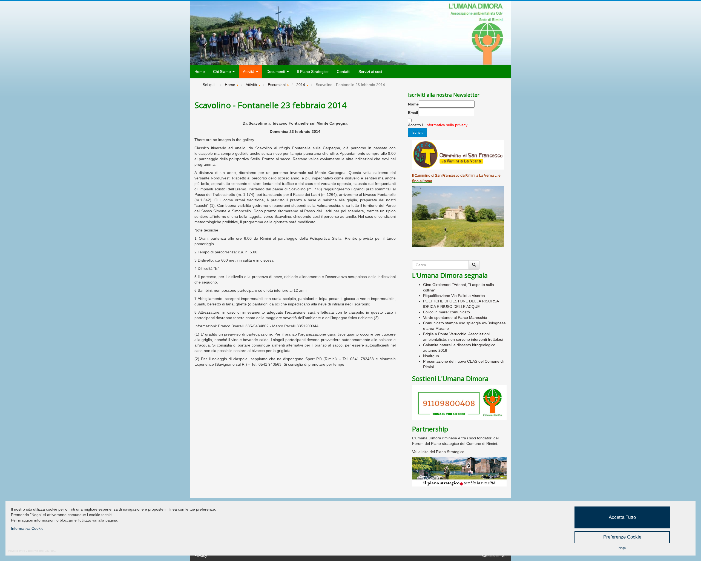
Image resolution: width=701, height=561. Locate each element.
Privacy (200, 555)
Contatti (343, 71)
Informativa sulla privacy (446, 125)
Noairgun (431, 356)
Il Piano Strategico (313, 71)
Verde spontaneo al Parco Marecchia (455, 317)
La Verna (486, 175)
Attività (249, 71)
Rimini (470, 175)
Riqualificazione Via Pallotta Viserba (454, 295)
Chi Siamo (222, 71)
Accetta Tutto (622, 517)
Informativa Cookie (27, 528)
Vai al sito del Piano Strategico (438, 452)
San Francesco (447, 175)
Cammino (422, 175)
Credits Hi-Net (494, 555)
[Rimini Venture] (459, 471)
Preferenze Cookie (622, 537)
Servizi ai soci (370, 71)
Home (199, 71)
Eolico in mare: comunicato (446, 312)
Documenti (276, 71)
